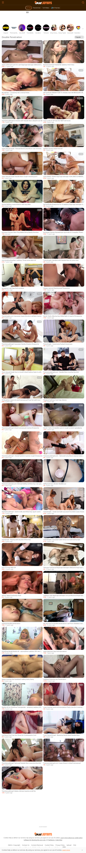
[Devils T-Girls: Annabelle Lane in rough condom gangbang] (63, 417)
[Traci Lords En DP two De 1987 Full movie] (63, 109)
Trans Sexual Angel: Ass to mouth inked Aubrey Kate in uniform (22, 372)
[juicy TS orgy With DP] (22, 556)
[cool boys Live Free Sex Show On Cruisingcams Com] (22, 724)
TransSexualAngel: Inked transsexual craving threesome (20, 428)
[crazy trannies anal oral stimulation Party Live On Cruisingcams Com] (63, 696)
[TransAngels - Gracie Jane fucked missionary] (63, 333)
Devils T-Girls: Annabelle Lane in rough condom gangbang (62, 428)
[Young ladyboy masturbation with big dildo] (22, 193)
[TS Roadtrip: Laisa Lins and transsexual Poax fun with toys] (22, 389)
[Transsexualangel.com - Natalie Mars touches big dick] (63, 361)
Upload (69, 845)
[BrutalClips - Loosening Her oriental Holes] (22, 81)
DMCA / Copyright (14, 845)
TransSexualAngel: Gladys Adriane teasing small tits (19, 791)
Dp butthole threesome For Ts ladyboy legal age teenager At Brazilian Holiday (63, 204)
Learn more (66, 850)
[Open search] (83, 2)
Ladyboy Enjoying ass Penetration (54, 679)
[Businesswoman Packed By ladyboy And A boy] (63, 53)
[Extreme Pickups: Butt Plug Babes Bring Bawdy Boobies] (22, 221)
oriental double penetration (11, 623)
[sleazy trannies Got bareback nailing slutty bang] (22, 668)
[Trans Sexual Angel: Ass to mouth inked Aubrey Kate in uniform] (22, 361)
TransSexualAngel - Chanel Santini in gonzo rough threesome (22, 456)
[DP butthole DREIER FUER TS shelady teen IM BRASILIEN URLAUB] (63, 81)
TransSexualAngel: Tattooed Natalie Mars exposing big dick (21, 763)
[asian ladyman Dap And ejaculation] (63, 640)
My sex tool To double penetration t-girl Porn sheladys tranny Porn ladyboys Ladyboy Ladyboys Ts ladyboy (63, 623)
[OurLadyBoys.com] (43, 2)
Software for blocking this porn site (35, 840)
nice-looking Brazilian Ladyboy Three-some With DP (19, 260)
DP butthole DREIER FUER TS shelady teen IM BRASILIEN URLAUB (63, 92)
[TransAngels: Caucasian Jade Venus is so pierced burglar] (63, 528)
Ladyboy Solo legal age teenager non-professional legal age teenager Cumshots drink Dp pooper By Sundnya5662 (63, 595)
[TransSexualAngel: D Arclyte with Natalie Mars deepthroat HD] (22, 109)
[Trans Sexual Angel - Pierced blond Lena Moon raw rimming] (22, 137)
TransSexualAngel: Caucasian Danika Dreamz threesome (20, 344)
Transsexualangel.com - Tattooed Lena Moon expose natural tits (63, 456)
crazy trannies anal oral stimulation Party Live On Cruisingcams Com (63, 707)
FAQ (74, 845)
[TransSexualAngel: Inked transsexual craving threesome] (22, 417)
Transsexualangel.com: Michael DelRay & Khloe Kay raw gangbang (22, 484)
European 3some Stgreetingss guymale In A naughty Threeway (63, 232)
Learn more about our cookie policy (72, 838)
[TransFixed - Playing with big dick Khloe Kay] (22, 528)
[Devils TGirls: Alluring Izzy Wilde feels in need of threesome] (63, 305)
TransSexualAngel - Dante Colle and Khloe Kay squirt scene (21, 511)
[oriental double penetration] (22, 612)
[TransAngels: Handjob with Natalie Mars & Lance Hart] (63, 249)
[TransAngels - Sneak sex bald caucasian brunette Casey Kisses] (63, 500)
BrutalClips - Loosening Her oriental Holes (15, 92)
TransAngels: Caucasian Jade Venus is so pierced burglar (61, 539)
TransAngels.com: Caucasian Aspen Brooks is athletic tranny (21, 316)
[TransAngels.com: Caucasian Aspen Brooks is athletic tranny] (22, 305)
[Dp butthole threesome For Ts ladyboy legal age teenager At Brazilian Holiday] (63, 193)
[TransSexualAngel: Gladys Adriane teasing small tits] (22, 780)
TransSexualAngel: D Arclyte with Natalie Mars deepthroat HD (22, 120)
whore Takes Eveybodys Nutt (11, 595)
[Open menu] (3, 2)
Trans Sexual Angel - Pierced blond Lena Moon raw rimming (21, 148)
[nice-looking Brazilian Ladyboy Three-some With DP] (22, 249)
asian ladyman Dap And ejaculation (55, 651)
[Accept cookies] (82, 850)
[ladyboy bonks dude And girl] (63, 137)
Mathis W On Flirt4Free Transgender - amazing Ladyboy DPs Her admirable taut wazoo (22, 707)
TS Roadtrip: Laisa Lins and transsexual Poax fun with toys (21, 400)
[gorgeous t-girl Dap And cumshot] (22, 277)
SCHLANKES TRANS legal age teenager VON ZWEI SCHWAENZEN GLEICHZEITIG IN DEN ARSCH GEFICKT (63, 176)
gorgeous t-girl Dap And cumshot (13, 288)
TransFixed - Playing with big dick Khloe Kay (16, 539)
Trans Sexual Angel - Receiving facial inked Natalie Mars (61, 735)
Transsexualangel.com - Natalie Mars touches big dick (61, 372)
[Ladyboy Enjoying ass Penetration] (63, 668)
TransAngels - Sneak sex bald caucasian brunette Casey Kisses (63, 511)
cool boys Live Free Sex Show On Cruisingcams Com (19, 735)
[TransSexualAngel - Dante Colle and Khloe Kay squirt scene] (22, 500)
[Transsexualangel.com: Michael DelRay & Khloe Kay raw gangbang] (22, 473)
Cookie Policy (49, 845)
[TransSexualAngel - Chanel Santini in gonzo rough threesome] (22, 445)
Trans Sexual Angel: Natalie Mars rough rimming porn (19, 176)
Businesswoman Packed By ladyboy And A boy (58, 64)
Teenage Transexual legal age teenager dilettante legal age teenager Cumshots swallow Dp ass (63, 567)
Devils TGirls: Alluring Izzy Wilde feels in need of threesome (62, 316)
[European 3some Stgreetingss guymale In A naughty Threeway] (63, 221)
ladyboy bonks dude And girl (52, 148)
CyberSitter (58, 840)
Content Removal (37, 845)
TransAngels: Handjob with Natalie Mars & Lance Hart (61, 260)
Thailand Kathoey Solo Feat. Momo (55, 400)
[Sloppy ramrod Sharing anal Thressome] (63, 277)
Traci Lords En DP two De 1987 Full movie (56, 120)
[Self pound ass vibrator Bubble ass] (63, 473)
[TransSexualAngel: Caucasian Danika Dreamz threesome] (22, 333)
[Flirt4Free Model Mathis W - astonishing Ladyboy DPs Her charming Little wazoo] (22, 640)
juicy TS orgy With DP (9, 567)
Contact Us (25, 845)
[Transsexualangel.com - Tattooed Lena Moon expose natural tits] (63, 445)
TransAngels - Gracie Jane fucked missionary (57, 344)
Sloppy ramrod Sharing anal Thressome (56, 288)
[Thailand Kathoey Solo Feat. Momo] (63, 389)
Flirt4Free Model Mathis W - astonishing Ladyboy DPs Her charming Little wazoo (22, 651)
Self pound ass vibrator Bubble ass (54, 484)
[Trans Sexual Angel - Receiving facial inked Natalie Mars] (63, 724)
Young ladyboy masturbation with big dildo (16, 204)
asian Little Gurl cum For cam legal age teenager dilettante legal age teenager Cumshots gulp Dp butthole (22, 64)
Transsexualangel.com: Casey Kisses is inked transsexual (62, 763)
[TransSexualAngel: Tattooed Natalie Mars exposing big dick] (22, 752)
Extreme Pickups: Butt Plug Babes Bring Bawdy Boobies (20, 232)
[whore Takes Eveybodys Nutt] (22, 584)
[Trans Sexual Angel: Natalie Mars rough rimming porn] (22, 165)
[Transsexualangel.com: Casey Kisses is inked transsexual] (63, 752)
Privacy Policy (60, 845)
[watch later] (4, 43)
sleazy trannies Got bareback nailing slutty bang (18, 679)
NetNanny (51, 840)
